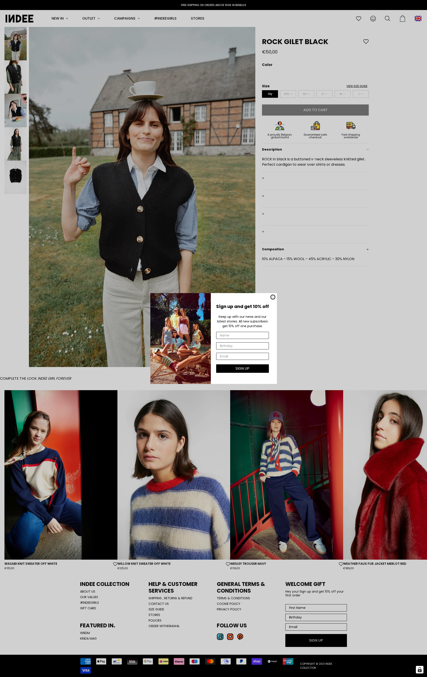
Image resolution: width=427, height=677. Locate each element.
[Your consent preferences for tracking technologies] (419, 669)
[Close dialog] (273, 297)
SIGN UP (242, 368)
